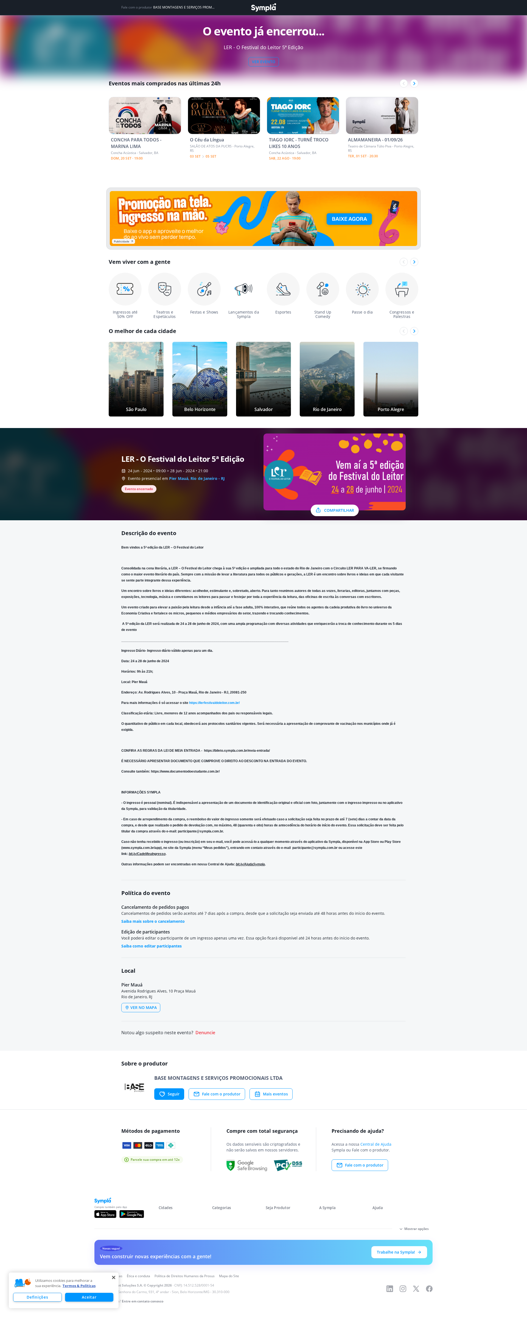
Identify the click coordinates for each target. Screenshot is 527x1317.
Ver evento (263, 61)
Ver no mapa (143, 1007)
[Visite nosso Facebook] (429, 1288)
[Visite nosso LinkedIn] (389, 1288)
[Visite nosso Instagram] (403, 1288)
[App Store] (105, 1214)
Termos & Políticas (79, 1285)
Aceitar (89, 1297)
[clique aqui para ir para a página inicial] (263, 7)
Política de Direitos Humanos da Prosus (185, 1276)
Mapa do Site (229, 1276)
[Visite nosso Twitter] (416, 1288)
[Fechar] (114, 1277)
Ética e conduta (138, 1276)
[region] (64, 1290)
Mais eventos (275, 1094)
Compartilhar (339, 510)
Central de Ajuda (375, 1144)
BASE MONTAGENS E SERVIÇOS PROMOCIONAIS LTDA (184, 7)
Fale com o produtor (221, 1094)
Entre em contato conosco (142, 1301)
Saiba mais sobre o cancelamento (153, 921)
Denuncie (205, 1032)
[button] (23, 1283)
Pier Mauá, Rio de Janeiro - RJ (197, 478)
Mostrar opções (416, 1228)
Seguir (174, 1094)
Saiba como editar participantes (151, 946)
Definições (37, 1297)
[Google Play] (131, 1214)
